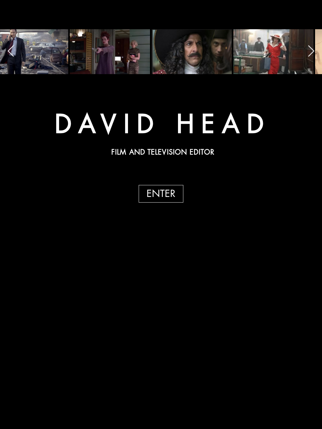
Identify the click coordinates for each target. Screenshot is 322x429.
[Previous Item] (10, 51)
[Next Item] (311, 51)
